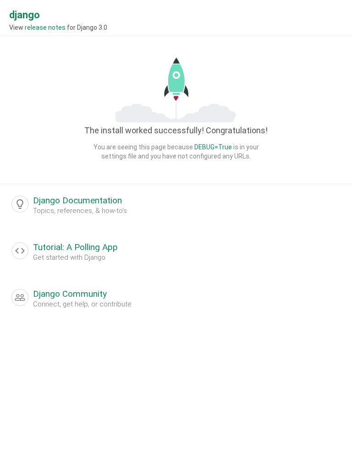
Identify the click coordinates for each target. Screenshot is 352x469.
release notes (45, 27)
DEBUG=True (213, 147)
